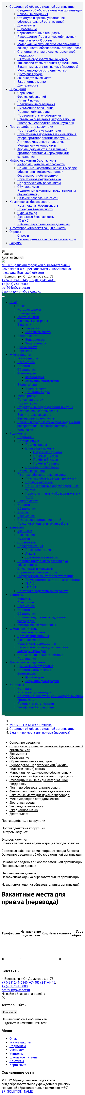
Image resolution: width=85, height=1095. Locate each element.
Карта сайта (17, 1065)
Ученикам (16, 1050)
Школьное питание (23, 1057)
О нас (13, 1038)
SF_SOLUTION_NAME (17, 1091)
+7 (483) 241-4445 (42, 280)
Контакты (16, 1061)
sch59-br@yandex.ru (16, 288)
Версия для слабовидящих (21, 291)
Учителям (16, 1053)
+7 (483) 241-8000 (15, 284)
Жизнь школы (20, 1042)
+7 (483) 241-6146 (15, 280)
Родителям (17, 1046)
